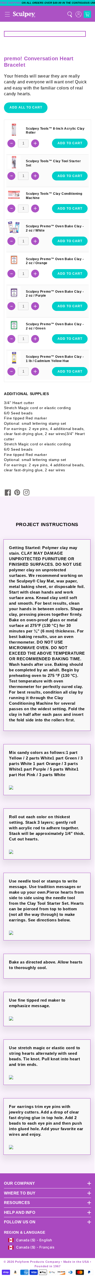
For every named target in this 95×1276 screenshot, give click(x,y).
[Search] (69, 14)
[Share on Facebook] (8, 492)
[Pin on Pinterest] (17, 492)
